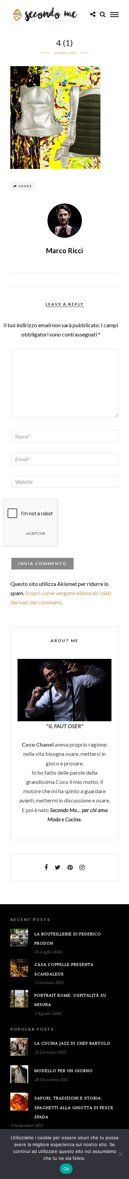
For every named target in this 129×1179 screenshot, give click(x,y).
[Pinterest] (70, 867)
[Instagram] (82, 867)
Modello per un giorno (63, 1070)
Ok (66, 1168)
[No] (120, 1154)
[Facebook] (46, 867)
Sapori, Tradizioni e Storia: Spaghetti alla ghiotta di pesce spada (74, 1107)
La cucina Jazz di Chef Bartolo (72, 1043)
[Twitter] (58, 867)
